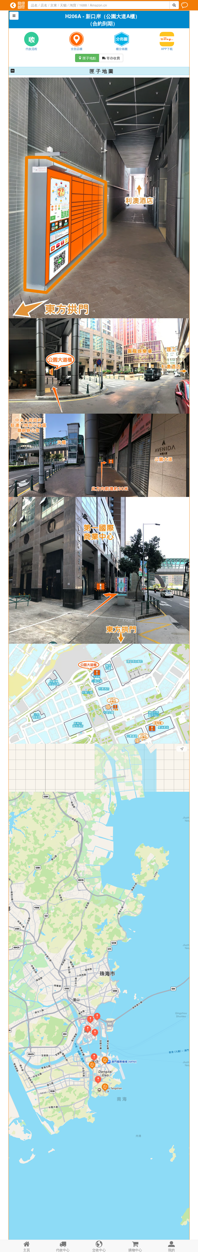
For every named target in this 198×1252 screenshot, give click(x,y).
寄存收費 (111, 58)
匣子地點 (87, 58)
